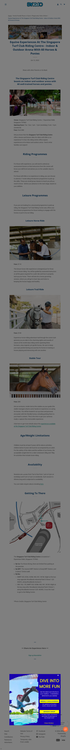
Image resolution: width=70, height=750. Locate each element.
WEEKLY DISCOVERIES (49, 701)
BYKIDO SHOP (49, 712)
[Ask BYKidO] (65, 729)
